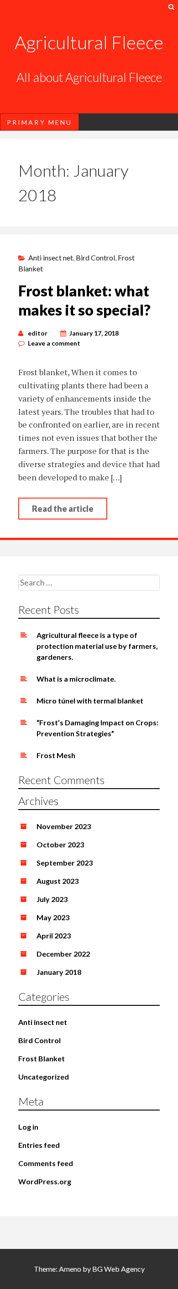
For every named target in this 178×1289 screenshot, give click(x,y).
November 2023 (64, 826)
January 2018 (59, 972)
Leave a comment (54, 343)
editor (37, 333)
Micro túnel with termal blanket (90, 700)
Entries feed (39, 1145)
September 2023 (65, 862)
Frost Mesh (56, 755)
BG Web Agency (118, 1268)
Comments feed (45, 1163)
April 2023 (54, 935)
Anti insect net (50, 257)
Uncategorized (43, 1076)
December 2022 (63, 953)
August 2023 (58, 880)
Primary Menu (39, 122)
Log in (28, 1126)
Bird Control (95, 257)
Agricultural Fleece (89, 42)
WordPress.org (44, 1181)
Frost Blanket (41, 1058)
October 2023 (60, 844)
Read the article (63, 509)
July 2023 (52, 899)
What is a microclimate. (76, 678)
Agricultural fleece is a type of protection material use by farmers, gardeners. (97, 646)
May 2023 (53, 917)
